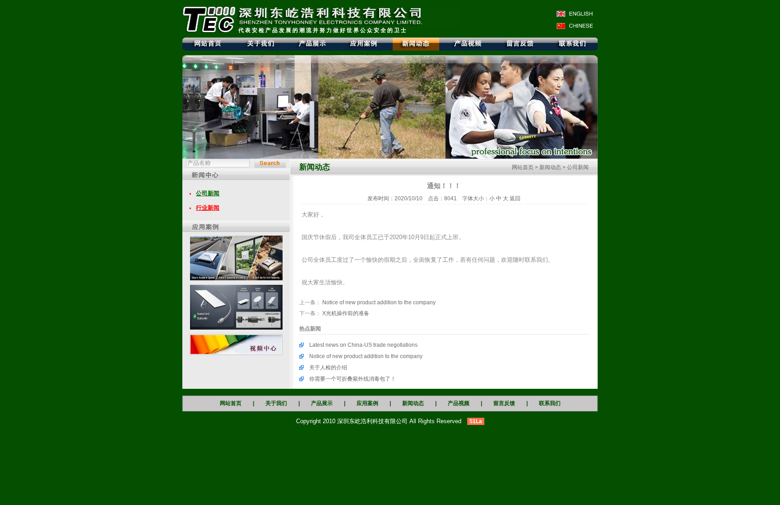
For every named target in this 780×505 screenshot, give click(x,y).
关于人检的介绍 (328, 367)
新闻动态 (550, 167)
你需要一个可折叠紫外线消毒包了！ (352, 379)
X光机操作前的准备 (345, 313)
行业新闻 (207, 207)
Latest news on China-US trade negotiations (363, 345)
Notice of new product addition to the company (379, 302)
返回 (515, 198)
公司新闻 (207, 193)
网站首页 (523, 167)
